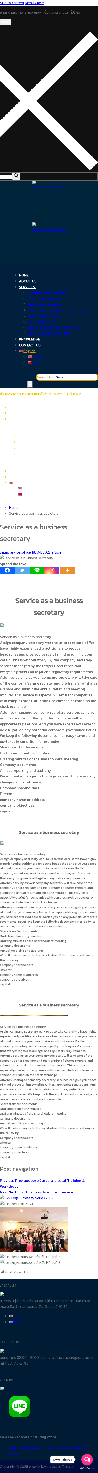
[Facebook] (7, 570)
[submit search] (16, 176)
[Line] (37, 570)
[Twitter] (22, 570)
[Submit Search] (30, 384)
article (56, 552)
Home (13, 507)
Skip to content (12, 2)
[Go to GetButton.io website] (87, 1468)
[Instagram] (51, 570)
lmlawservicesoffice (15, 552)
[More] (67, 570)
